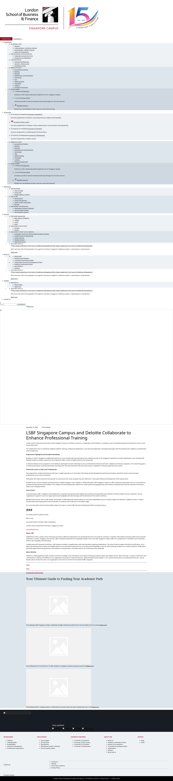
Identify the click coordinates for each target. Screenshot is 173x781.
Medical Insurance (20, 242)
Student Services (19, 240)
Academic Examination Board (23, 264)
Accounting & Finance (21, 70)
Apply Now (17, 192)
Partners (17, 268)
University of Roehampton (37, 135)
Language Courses (20, 66)
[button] (17, 39)
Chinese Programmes (21, 87)
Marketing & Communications (23, 75)
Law (15, 79)
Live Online (26, 98)
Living (16, 222)
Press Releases (46, 427)
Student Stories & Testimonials (23, 236)
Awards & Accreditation (21, 258)
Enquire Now (6, 39)
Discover (6, 214)
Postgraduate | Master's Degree (24, 50)
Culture (16, 220)
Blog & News (18, 285)
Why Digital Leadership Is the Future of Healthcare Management (72, 246)
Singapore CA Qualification (22, 58)
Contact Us (7, 299)
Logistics (17, 85)
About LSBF (18, 256)
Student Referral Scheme (22, 194)
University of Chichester (34, 129)
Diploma (17, 46)
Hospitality (17, 83)
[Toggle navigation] (22, 39)
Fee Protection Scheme (21, 212)
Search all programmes (21, 52)
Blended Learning (22, 106)
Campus (17, 228)
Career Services (19, 238)
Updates (6, 281)
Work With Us (18, 266)
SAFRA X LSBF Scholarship (22, 202)
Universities (7, 112)
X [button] (0, 302)
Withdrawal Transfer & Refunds (24, 208)
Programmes (8, 42)
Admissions (7, 187)
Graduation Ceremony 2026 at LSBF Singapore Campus (31, 234)
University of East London (21, 122)
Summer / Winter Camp (21, 64)
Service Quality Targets (21, 210)
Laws (16, 224)
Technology (18, 77)
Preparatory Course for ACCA (23, 56)
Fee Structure (18, 198)
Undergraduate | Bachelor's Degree (25, 48)
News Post (17, 286)
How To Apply (18, 190)
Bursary (16, 204)
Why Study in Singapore (21, 218)
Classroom (26, 91)
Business (17, 74)
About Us (6, 254)
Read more (14, 252)
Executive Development (21, 62)
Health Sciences (19, 81)
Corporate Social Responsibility (24, 260)
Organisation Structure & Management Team (28, 262)
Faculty (16, 230)
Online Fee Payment (20, 200)
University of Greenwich (34, 114)
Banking (17, 72)
